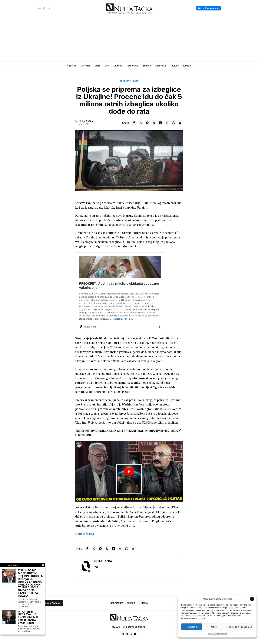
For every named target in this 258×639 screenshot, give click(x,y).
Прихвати (191, 626)
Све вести (125, 81)
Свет (135, 81)
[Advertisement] (129, 39)
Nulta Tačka (86, 121)
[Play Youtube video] (129, 471)
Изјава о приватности (217, 634)
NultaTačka (82, 533)
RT (92, 533)
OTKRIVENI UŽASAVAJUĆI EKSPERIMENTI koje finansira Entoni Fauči (28, 617)
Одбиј (214, 626)
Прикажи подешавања (240, 626)
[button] (252, 598)
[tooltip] (134, 122)
